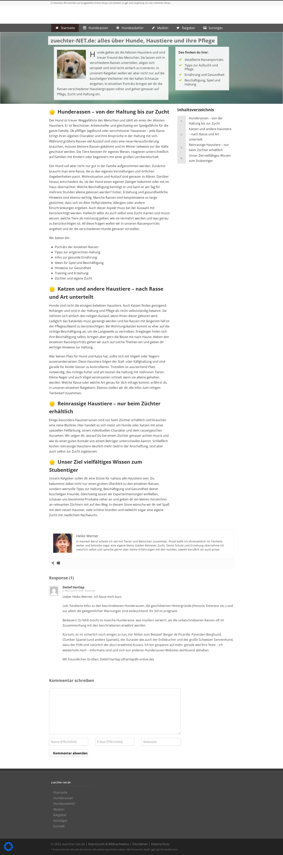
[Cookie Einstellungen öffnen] (8, 850)
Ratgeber (60, 815)
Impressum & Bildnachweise (108, 844)
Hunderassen (63, 798)
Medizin (58, 809)
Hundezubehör (64, 803)
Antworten (90, 590)
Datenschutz (160, 844)
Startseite (60, 792)
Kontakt (59, 826)
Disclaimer (140, 844)
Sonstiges (60, 820)
